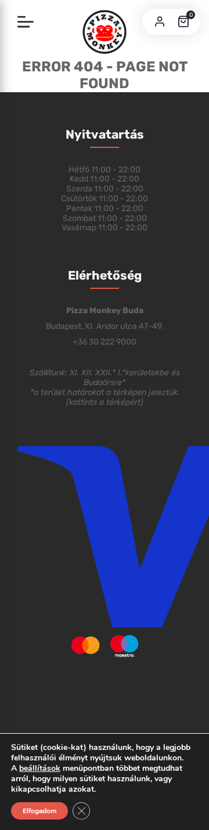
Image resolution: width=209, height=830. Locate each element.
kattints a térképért (104, 402)
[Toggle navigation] (25, 23)
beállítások (39, 768)
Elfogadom (39, 810)
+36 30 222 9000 (104, 342)
